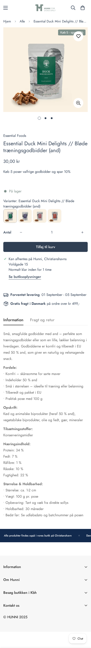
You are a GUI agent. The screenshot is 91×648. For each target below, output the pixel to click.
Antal (7, 232)
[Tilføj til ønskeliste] (78, 36)
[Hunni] (45, 8)
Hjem (7, 21)
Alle (22, 21)
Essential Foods (14, 135)
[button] (83, 8)
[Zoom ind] (78, 103)
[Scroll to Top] (83, 624)
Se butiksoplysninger (25, 276)
